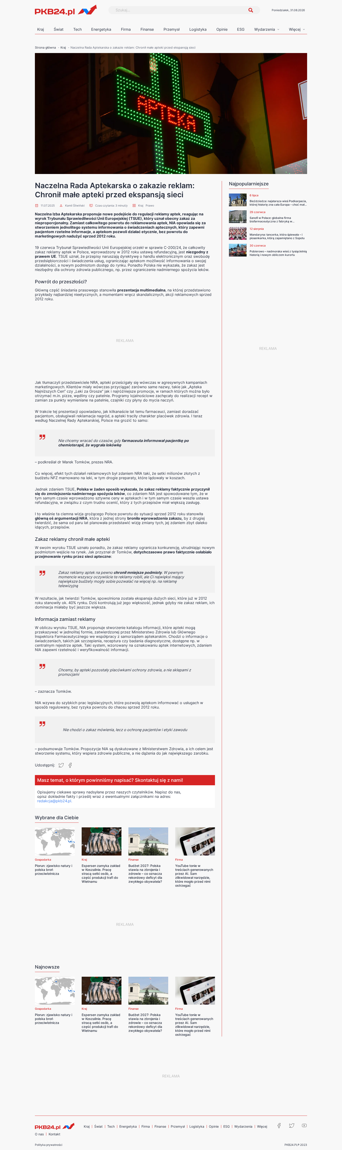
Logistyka (198, 29)
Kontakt (54, 1134)
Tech (77, 29)
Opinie (222, 29)
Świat (59, 29)
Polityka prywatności (48, 1145)
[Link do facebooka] (279, 1125)
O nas (39, 1134)
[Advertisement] (125, 340)
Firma (126, 29)
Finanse (147, 29)
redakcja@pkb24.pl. (54, 801)
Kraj (40, 29)
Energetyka (101, 29)
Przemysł (172, 29)
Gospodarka (43, 859)
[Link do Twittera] (292, 1125)
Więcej (295, 29)
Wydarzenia (264, 29)
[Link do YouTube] (304, 1125)
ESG (241, 29)
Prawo (150, 205)
